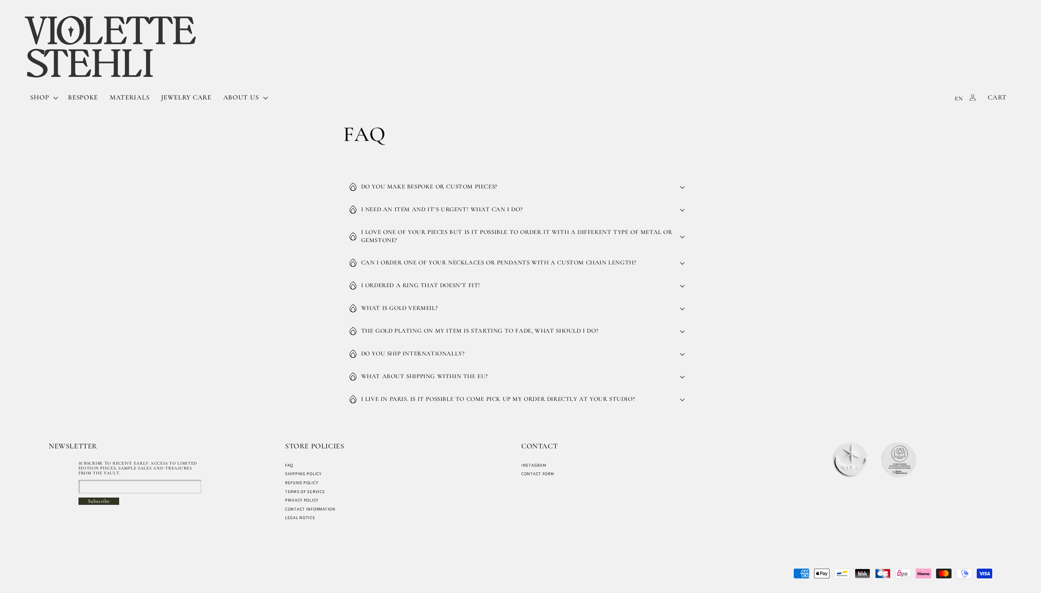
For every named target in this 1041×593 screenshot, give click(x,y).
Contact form (537, 473)
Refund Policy (301, 482)
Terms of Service (305, 491)
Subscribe (98, 501)
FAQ (289, 465)
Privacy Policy (301, 500)
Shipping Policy (303, 473)
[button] (43, 97)
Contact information (310, 509)
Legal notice (300, 517)
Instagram (533, 465)
